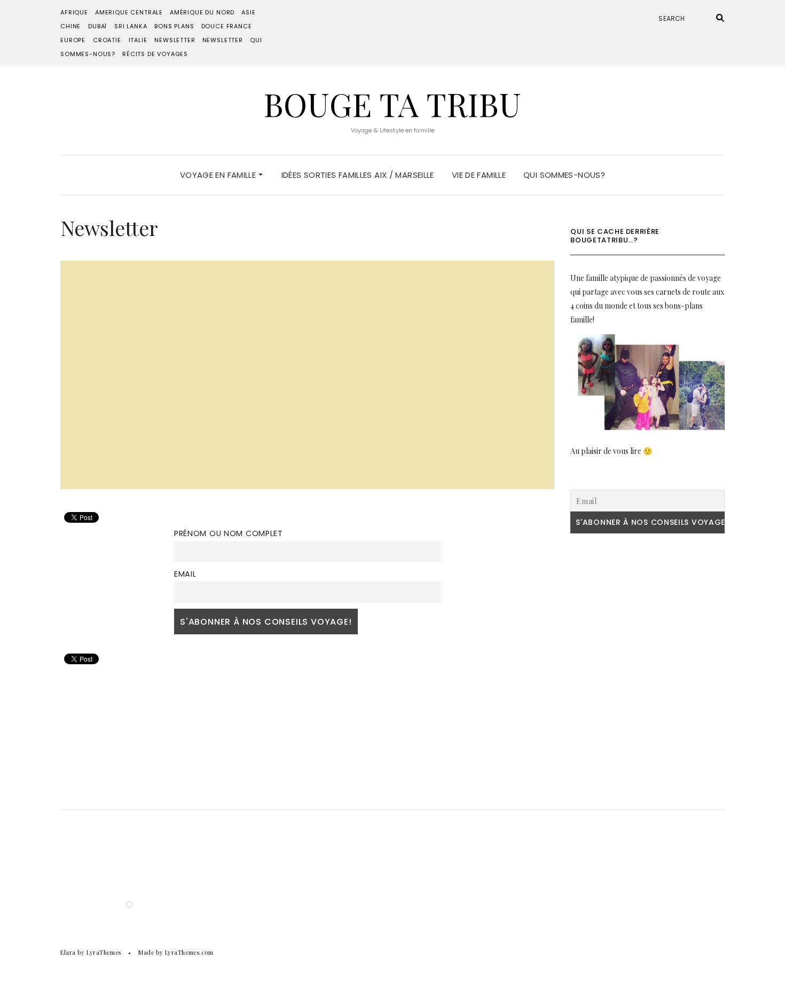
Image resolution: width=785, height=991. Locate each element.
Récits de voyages (155, 54)
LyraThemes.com (189, 952)
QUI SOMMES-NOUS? (564, 174)
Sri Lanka (130, 26)
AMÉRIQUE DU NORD (202, 12)
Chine (70, 26)
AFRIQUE (74, 12)
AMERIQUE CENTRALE (129, 12)
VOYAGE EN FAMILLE (219, 174)
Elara (68, 952)
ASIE (248, 12)
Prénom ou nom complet (228, 533)
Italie (138, 40)
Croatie (107, 40)
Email (185, 574)
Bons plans (174, 26)
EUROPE (72, 40)
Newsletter (174, 40)
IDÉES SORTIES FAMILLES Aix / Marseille (357, 174)
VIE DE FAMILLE (479, 174)
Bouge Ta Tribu (392, 103)
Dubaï (97, 26)
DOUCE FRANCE (226, 26)
